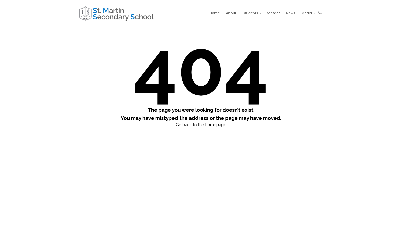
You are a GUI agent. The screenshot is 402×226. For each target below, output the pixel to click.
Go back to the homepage (201, 124)
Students (251, 14)
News (290, 13)
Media (307, 14)
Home (215, 13)
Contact (272, 13)
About (231, 13)
